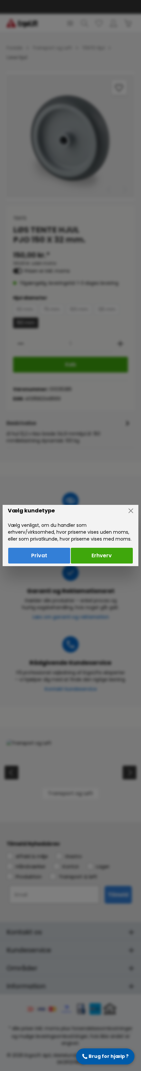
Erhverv (101, 555)
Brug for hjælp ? (105, 1056)
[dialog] (70, 535)
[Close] (131, 511)
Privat (39, 555)
